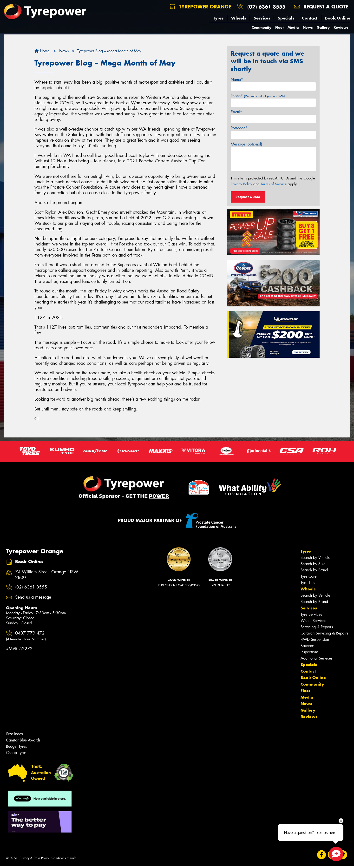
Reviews (341, 27)
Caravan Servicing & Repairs (324, 633)
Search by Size (313, 563)
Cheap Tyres (16, 752)
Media (293, 27)
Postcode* (239, 128)
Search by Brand (314, 570)
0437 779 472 (26, 635)
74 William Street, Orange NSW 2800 (46, 574)
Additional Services (316, 658)
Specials (286, 18)
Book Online (337, 18)
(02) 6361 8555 (266, 7)
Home (44, 50)
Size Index (14, 733)
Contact (309, 18)
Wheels (238, 18)
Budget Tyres (16, 746)
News (308, 27)
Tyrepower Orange (204, 7)
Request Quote (248, 197)
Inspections (309, 651)
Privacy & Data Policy (34, 858)
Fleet (279, 27)
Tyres (218, 18)
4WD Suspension (315, 639)
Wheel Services (313, 620)
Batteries (307, 645)
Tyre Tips (308, 582)
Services (262, 18)
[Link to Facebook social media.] (321, 854)
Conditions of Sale (64, 858)
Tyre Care (308, 576)
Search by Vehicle (315, 557)
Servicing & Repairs (317, 626)
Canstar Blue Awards (23, 740)
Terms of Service (274, 184)
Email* (236, 111)
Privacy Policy (241, 184)
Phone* (258, 95)
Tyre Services (311, 614)
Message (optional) (246, 144)
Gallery (323, 27)
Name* (237, 79)
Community (261, 27)
